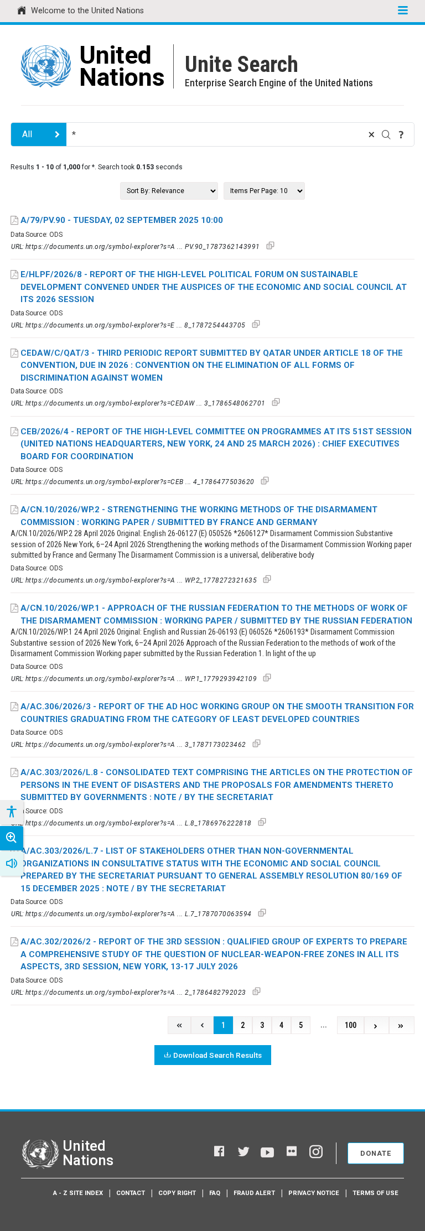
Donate (375, 1153)
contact (130, 1193)
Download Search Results (217, 1055)
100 (350, 1025)
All (27, 134)
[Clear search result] (371, 134)
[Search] (386, 134)
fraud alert (254, 1193)
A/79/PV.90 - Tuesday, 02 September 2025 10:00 (121, 220)
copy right (177, 1193)
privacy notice (313, 1193)
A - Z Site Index (78, 1193)
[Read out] (11, 863)
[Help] (401, 134)
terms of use (375, 1193)
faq (214, 1193)
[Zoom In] (11, 838)
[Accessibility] (11, 812)
